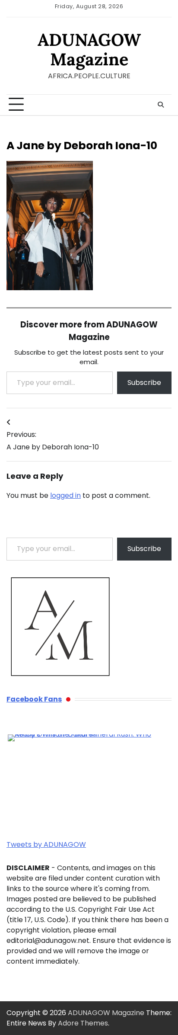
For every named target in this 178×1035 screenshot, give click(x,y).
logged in (65, 495)
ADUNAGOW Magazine (89, 49)
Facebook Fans (34, 699)
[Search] (160, 104)
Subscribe (144, 383)
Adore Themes (83, 1023)
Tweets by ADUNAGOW (46, 844)
